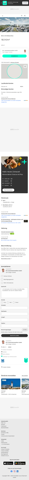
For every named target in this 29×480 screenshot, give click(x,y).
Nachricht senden (14, 335)
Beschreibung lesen (6, 258)
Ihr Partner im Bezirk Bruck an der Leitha (11, 222)
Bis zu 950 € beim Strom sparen (8, 240)
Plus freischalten (8, 190)
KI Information (6, 444)
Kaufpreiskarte (4, 452)
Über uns (3, 422)
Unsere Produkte (5, 449)
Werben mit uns (5, 455)
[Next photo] (26, 24)
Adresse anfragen (14, 62)
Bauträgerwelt (4, 454)
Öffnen (25, 3)
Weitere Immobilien (7, 349)
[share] (25, 15)
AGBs (2, 441)
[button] (14, 24)
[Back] (3, 16)
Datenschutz (4, 442)
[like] (22, 15)
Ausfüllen (25, 329)
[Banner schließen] (1, 2)
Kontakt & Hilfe (4, 432)
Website (5, 352)
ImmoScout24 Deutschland (7, 436)
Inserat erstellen (5, 450)
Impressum (3, 426)
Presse (2, 434)
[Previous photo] (2, 24)
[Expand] (25, 66)
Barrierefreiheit (4, 427)
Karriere (3, 424)
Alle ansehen (25, 375)
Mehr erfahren (6, 354)
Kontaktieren (14, 56)
